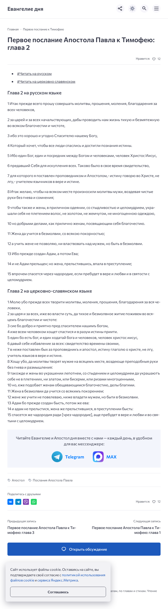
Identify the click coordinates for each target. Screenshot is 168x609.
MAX (111, 456)
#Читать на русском (34, 73)
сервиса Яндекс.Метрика (57, 580)
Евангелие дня (25, 9)
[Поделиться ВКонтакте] (10, 502)
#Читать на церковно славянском (46, 81)
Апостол (18, 480)
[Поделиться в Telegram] (18, 502)
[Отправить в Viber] (26, 502)
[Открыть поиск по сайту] (144, 8)
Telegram (74, 456)
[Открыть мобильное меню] (156, 8)
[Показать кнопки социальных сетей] (120, 8)
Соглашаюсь (58, 592)
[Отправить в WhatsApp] (34, 502)
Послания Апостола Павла (52, 480)
